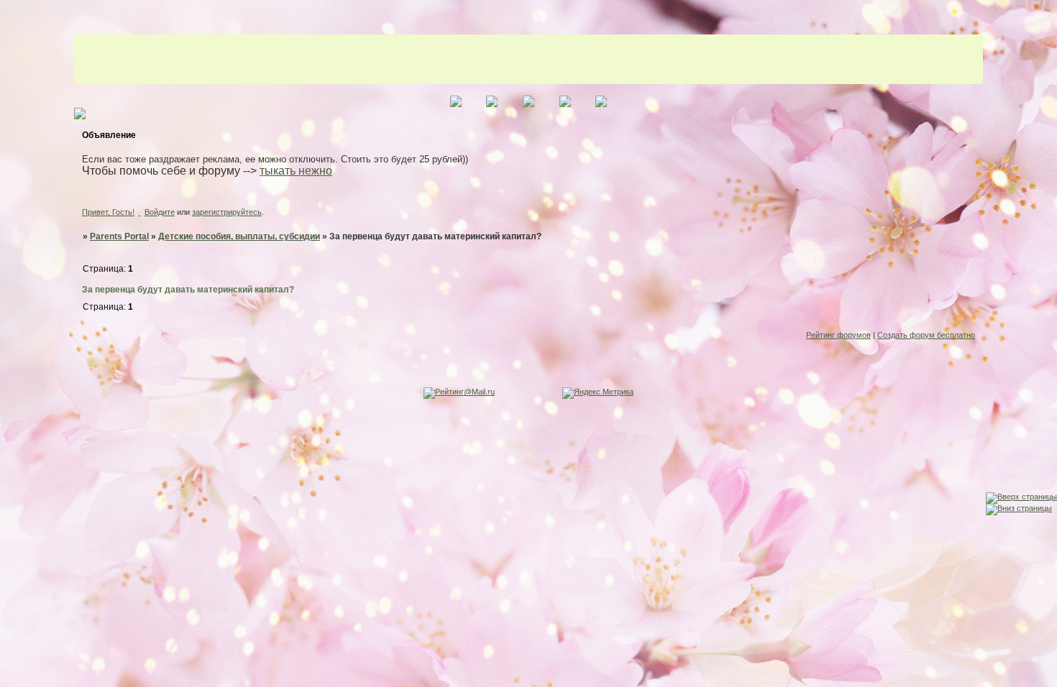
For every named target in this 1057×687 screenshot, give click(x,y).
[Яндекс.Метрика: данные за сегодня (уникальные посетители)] (597, 393)
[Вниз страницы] (1019, 508)
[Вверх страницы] (1021, 496)
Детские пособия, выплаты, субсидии (239, 236)
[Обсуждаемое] (13, 417)
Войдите (160, 212)
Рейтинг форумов (838, 335)
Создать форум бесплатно (926, 335)
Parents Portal (119, 236)
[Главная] (13, 389)
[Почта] (13, 501)
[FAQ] (13, 445)
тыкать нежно (296, 171)
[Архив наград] (13, 473)
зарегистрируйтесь (227, 212)
